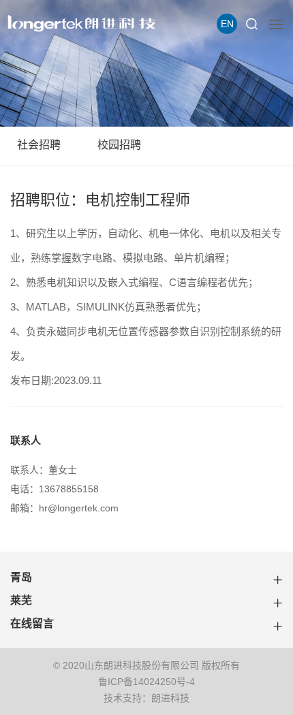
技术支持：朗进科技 (146, 698)
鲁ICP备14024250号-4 (146, 681)
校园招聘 (119, 144)
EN (227, 23)
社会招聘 (39, 144)
